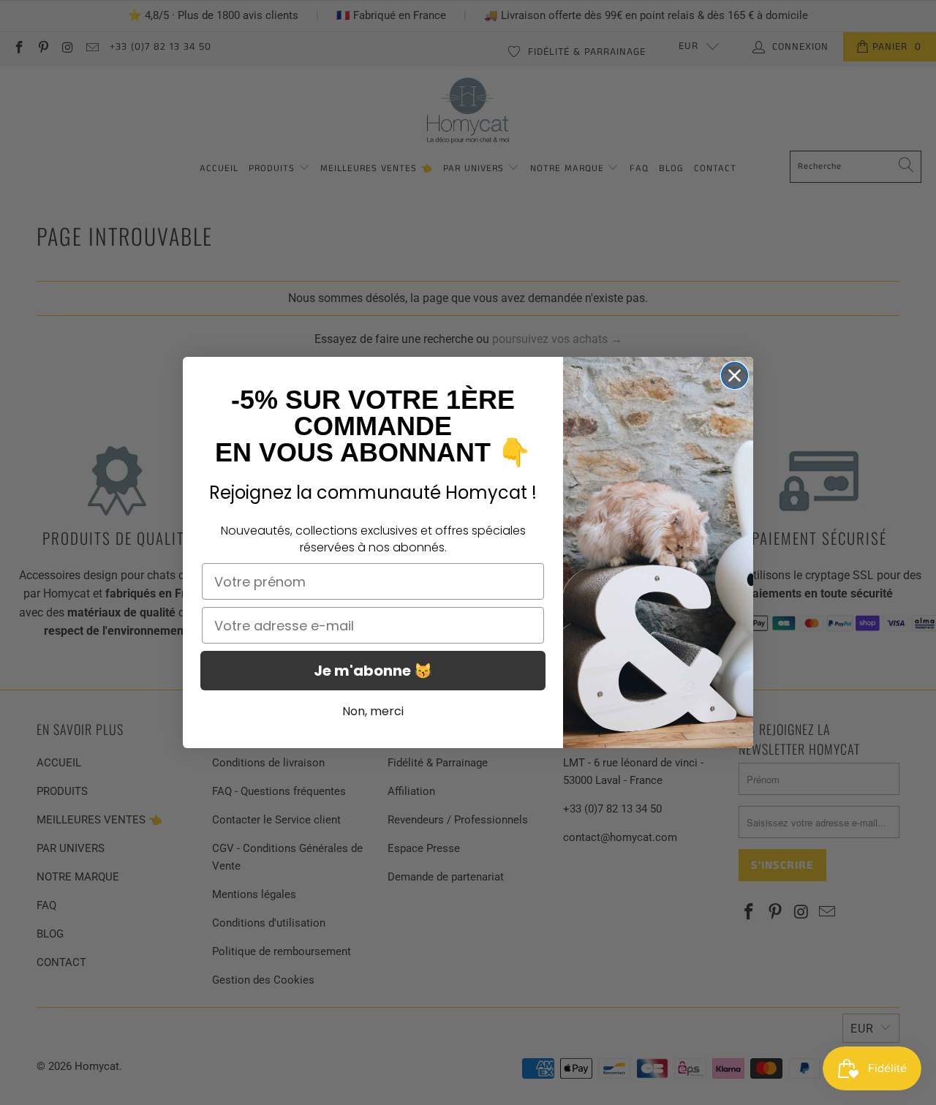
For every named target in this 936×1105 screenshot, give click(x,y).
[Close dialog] (734, 375)
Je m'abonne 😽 (373, 670)
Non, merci (373, 711)
